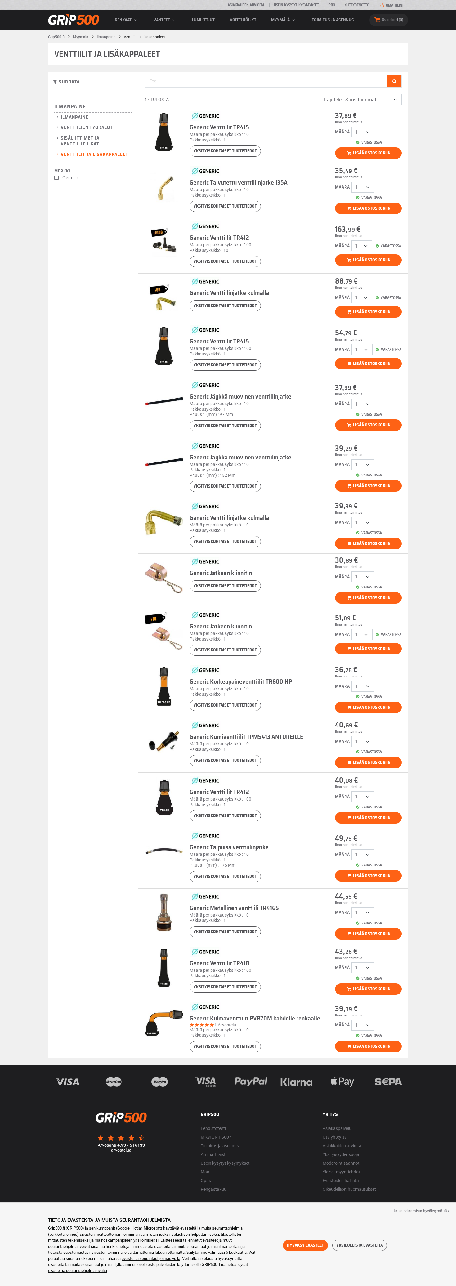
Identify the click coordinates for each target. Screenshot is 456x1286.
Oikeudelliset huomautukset (349, 1189)
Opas (206, 1180)
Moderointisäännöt (341, 1163)
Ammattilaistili (214, 1154)
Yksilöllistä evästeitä (359, 1245)
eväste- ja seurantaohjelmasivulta (77, 1270)
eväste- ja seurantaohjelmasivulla (151, 1258)
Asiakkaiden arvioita (246, 5)
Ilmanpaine (70, 106)
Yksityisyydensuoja (341, 1154)
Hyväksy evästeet (305, 1245)
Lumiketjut (203, 20)
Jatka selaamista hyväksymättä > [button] (421, 1210)
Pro (332, 5)
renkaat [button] (123, 20)
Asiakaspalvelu (337, 1128)
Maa (205, 1172)
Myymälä (281, 20)
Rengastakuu (213, 1189)
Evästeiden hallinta (341, 1180)
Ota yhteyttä (335, 1137)
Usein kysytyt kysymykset (296, 5)
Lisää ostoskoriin (371, 153)
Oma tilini (394, 5)
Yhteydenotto (357, 5)
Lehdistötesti (213, 1128)
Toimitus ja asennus (333, 20)
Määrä (342, 132)
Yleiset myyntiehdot (341, 1172)
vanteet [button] (162, 20)
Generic (70, 178)
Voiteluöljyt (243, 20)
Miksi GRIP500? (216, 1137)
